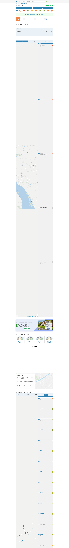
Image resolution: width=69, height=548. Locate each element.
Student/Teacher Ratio (46, 41)
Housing (41, 394)
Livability (49, 1)
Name (34, 41)
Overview (20, 7)
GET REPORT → (27, 328)
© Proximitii (28, 316)
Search (16, 3)
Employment (36, 394)
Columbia (23, 3)
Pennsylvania (19, 3)
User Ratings (50, 394)
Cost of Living (27, 394)
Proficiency (22, 41)
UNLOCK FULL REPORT (49, 5)
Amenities (23, 394)
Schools (46, 394)
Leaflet (37, 316)
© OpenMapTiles (35, 316)
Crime (32, 394)
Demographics (37, 7)
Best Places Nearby (47, 7)
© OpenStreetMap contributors (31, 316)
